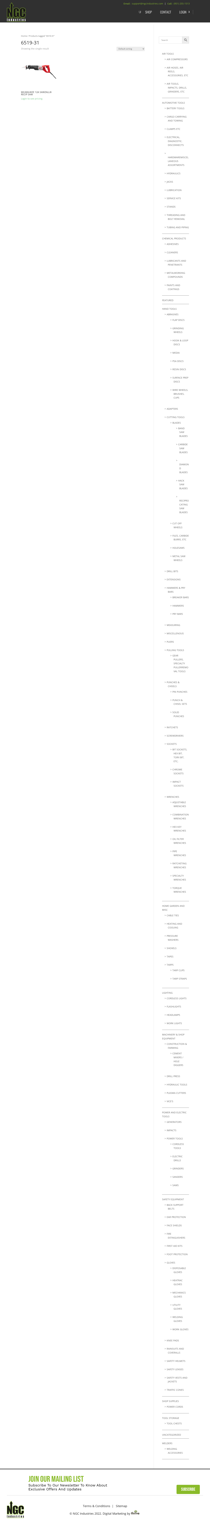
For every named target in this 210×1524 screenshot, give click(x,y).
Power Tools (175, 1138)
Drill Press (173, 1076)
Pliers (170, 641)
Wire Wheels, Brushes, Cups (180, 393)
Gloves (171, 1262)
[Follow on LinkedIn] (199, 1508)
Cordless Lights (177, 998)
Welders (167, 1443)
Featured (167, 300)
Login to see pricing (31, 98)
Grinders (178, 1168)
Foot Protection (177, 1254)
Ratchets (172, 727)
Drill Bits (172, 571)
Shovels (172, 948)
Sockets (172, 743)
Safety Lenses (175, 1369)
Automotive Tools (173, 102)
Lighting (167, 992)
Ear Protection (176, 1217)
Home (24, 35)
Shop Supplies (170, 1401)
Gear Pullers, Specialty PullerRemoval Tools (180, 663)
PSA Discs (178, 361)
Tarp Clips (178, 970)
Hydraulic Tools (177, 1084)
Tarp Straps (179, 978)
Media (176, 352)
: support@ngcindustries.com (147, 3)
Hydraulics (173, 173)
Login (182, 12)
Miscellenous (175, 633)
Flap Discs (178, 319)
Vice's (170, 1101)
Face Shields (174, 1225)
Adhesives (173, 244)
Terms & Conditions (96, 1506)
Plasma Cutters (176, 1092)
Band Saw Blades (183, 432)
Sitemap (121, 1506)
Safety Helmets (176, 1361)
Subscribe (188, 1489)
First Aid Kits (174, 1245)
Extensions (174, 579)
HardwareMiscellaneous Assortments (178, 161)
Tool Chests (174, 1423)
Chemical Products (174, 238)
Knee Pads (173, 1340)
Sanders (177, 1176)
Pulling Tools (175, 650)
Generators (174, 1121)
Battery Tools (175, 108)
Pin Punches (179, 691)
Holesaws (178, 547)
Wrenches (173, 796)
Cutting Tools (176, 417)
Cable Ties (173, 915)
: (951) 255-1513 (181, 3)
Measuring (173, 625)
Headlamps (173, 1014)
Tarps (170, 964)
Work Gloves (180, 1329)
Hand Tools (169, 308)
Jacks (170, 181)
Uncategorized (171, 1434)
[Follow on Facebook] (189, 1508)
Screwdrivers (175, 735)
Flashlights (174, 1006)
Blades (176, 422)
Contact (165, 12)
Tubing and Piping (178, 227)
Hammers (178, 605)
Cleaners (172, 252)
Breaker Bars (180, 597)
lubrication (174, 190)
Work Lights (174, 1023)
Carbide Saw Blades (183, 448)
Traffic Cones (175, 1389)
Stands (171, 206)
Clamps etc (173, 128)
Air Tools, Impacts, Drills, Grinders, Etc (177, 87)
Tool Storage (170, 1418)
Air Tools (168, 53)
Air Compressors (177, 59)
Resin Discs (179, 369)
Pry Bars (177, 613)
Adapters (172, 408)
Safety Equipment (173, 1199)
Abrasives (172, 314)
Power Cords (175, 1406)
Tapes (170, 956)
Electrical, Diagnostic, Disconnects (175, 141)
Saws (175, 1185)
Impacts (171, 1130)
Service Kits (174, 198)
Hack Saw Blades (183, 484)
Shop (148, 12)
